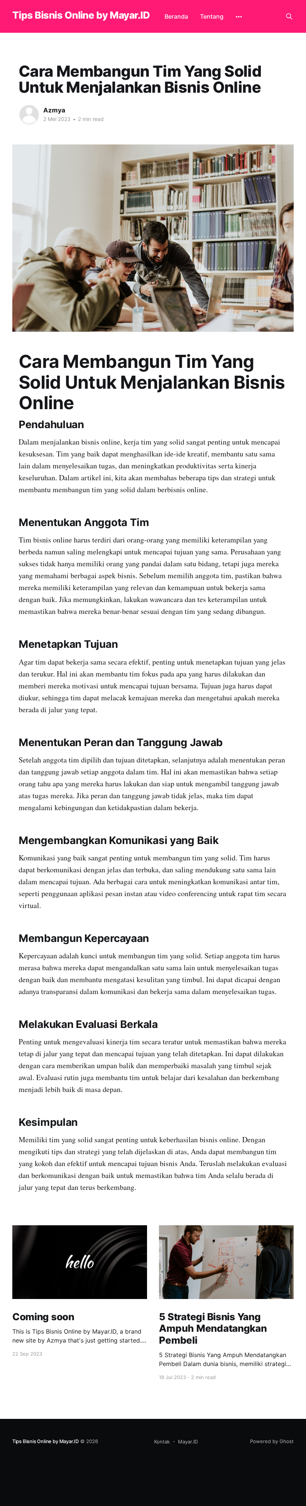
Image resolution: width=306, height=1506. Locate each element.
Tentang (212, 16)
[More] (238, 16)
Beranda (176, 16)
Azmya (54, 110)
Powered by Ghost (272, 1441)
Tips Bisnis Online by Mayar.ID (81, 15)
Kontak (162, 1442)
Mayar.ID (188, 1442)
